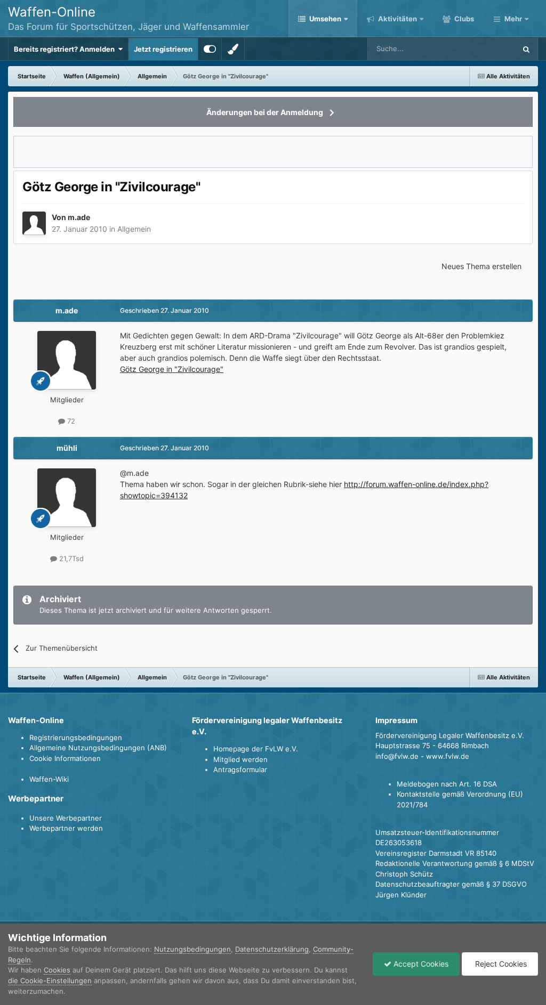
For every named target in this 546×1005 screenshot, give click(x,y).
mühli (67, 447)
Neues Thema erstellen (481, 266)
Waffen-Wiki (49, 779)
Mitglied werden (240, 759)
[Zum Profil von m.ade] (34, 223)
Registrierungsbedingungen (75, 737)
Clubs (463, 18)
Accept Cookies (419, 963)
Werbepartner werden (66, 828)
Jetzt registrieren (163, 49)
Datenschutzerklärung (272, 949)
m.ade (79, 217)
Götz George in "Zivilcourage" (171, 369)
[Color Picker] (233, 49)
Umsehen (325, 18)
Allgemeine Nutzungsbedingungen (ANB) (98, 747)
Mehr (513, 18)
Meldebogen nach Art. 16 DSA (447, 784)
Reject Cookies (500, 963)
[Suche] (526, 49)
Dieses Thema (479, 49)
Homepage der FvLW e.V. (255, 748)
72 (70, 421)
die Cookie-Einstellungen (50, 980)
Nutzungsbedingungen (192, 949)
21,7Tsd (70, 558)
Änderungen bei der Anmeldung (264, 112)
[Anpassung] (209, 49)
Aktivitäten (396, 18)
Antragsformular (240, 769)
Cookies (57, 970)
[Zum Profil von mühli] (66, 497)
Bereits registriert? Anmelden (66, 49)
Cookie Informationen (65, 758)
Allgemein (134, 228)
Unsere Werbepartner (65, 818)
